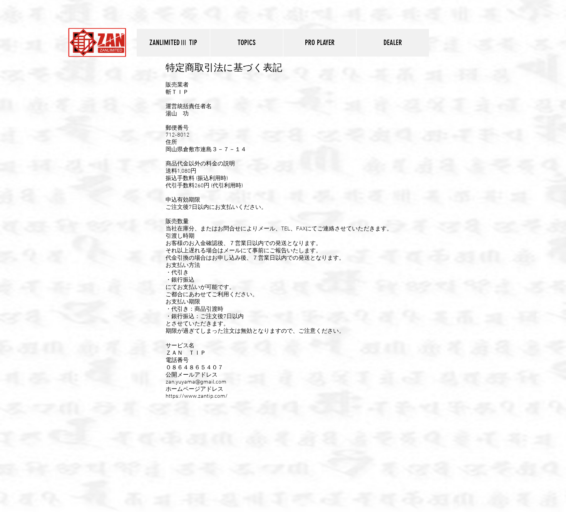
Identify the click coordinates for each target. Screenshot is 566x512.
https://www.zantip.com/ (197, 396)
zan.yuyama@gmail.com (196, 382)
